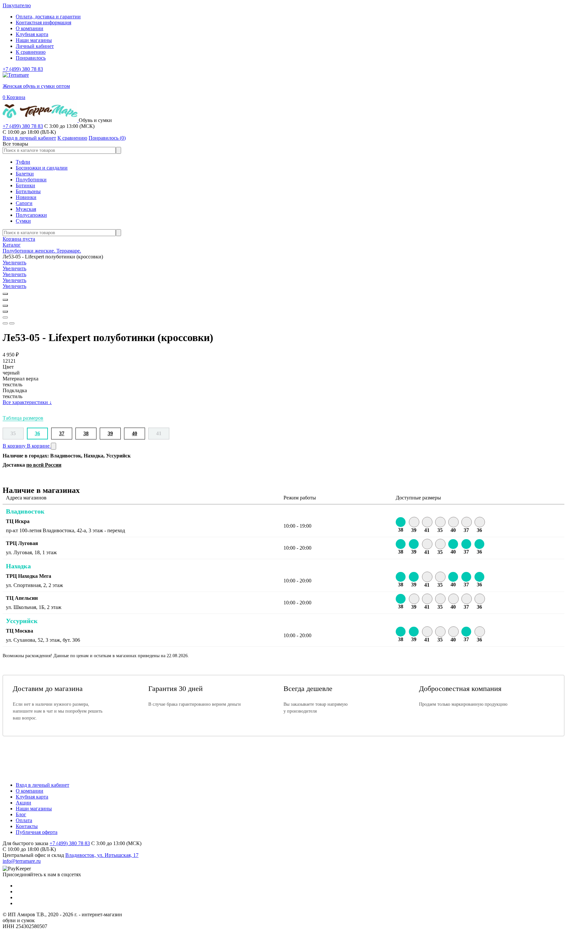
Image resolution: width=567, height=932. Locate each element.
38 (86, 433)
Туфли (23, 162)
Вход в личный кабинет (42, 785)
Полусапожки (31, 215)
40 (134, 433)
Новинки (26, 197)
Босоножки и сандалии (42, 168)
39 (110, 433)
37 (61, 433)
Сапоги (24, 203)
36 (37, 433)
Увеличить (14, 262)
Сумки (23, 221)
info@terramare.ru (22, 861)
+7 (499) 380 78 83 (23, 69)
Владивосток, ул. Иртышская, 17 (101, 855)
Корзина (14, 97)
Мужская (26, 209)
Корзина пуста (19, 239)
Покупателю (17, 5)
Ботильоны (28, 191)
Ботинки (25, 185)
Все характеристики (27, 402)
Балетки (25, 173)
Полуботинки (31, 179)
